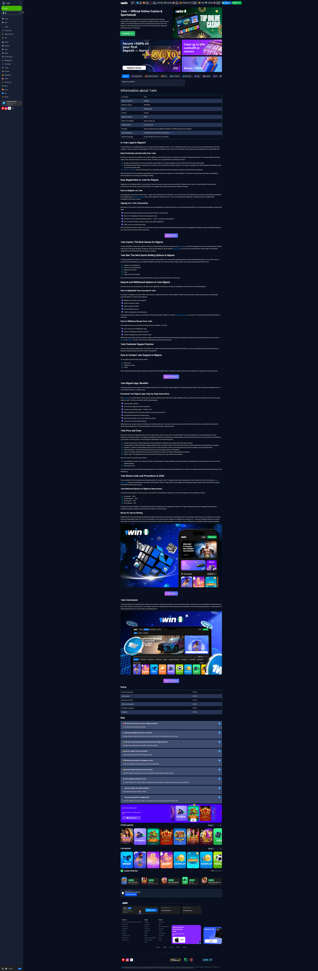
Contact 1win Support (171, 376)
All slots (210, 825)
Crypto (171, 133)
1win (123, 967)
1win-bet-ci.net (125, 937)
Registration (237, 2)
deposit (123, 340)
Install (182, 939)
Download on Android (131, 894)
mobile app (126, 398)
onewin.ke (124, 933)
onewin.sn (124, 931)
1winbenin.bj (125, 928)
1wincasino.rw (125, 924)
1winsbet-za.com (125, 935)
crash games (177, 248)
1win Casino (181, 246)
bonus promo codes (138, 197)
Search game (132, 818)
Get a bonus (134, 67)
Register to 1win (171, 235)
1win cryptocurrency (181, 315)
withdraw (130, 340)
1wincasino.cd (125, 926)
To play (193, 820)
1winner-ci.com (125, 940)
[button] (174, 68)
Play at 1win (171, 593)
